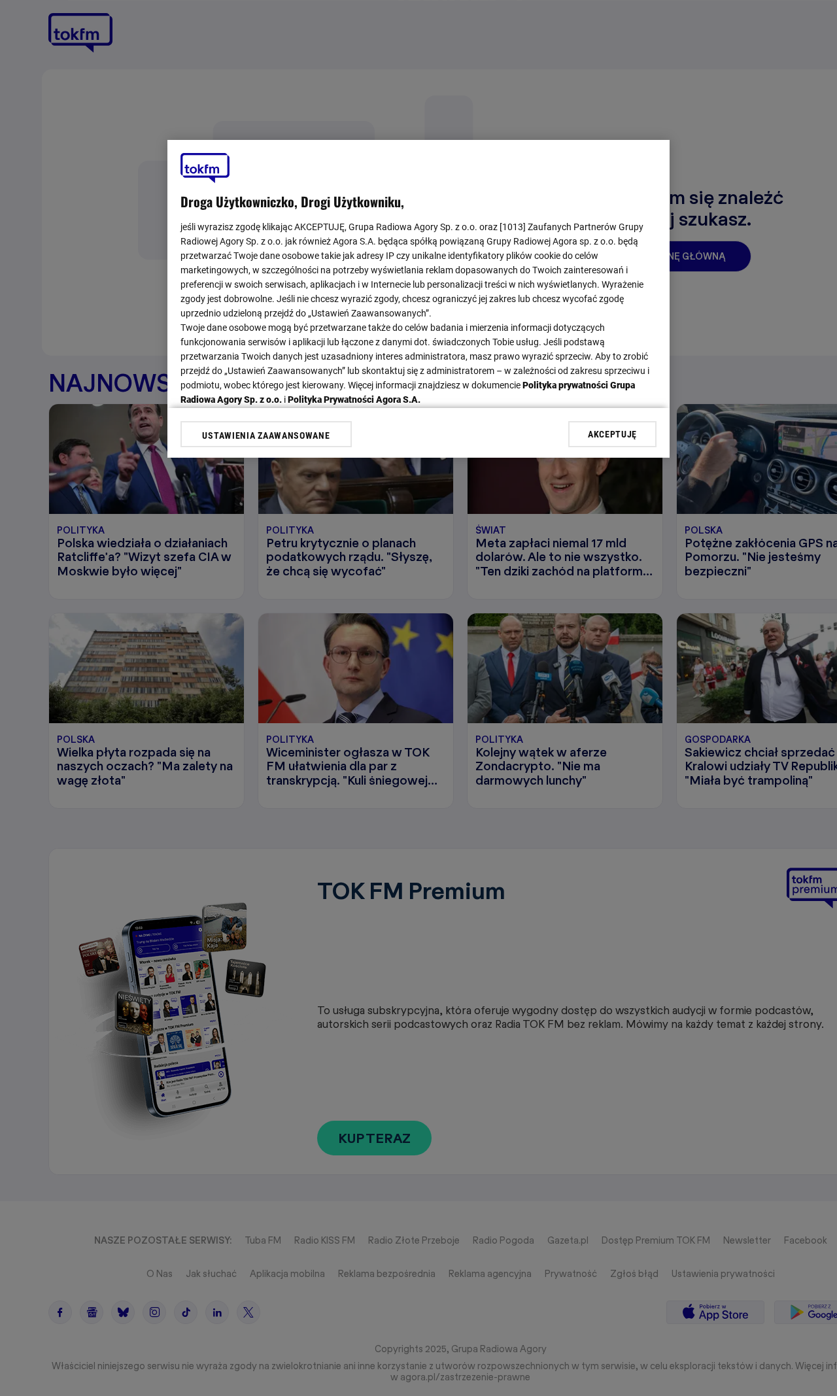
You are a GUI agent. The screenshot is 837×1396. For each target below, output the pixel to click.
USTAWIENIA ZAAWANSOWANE (266, 435)
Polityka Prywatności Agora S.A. (354, 399)
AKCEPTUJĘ (612, 433)
